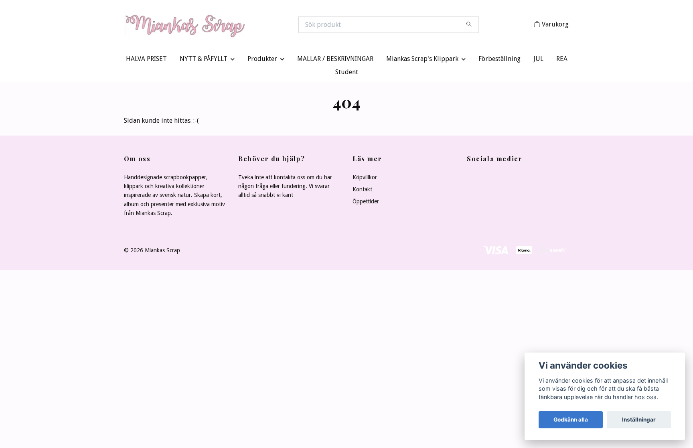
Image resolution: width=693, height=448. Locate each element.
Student (346, 74)
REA (561, 61)
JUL (538, 61)
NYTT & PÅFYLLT (203, 61)
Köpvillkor (365, 179)
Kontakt (362, 191)
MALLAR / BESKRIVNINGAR (335, 61)
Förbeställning (499, 61)
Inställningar (639, 419)
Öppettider (366, 203)
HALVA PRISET (146, 61)
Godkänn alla (570, 419)
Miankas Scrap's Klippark (422, 61)
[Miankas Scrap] (235, 25)
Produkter (262, 61)
